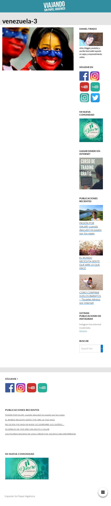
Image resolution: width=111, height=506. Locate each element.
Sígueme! (83, 331)
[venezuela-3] (38, 49)
